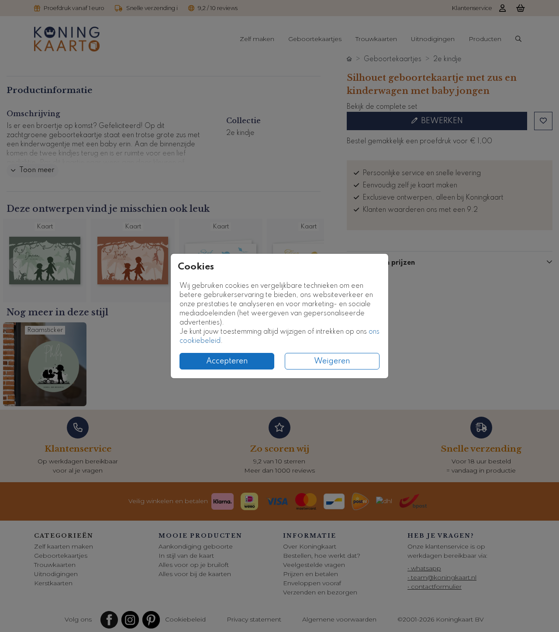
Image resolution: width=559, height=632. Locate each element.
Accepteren (227, 361)
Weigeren (332, 361)
